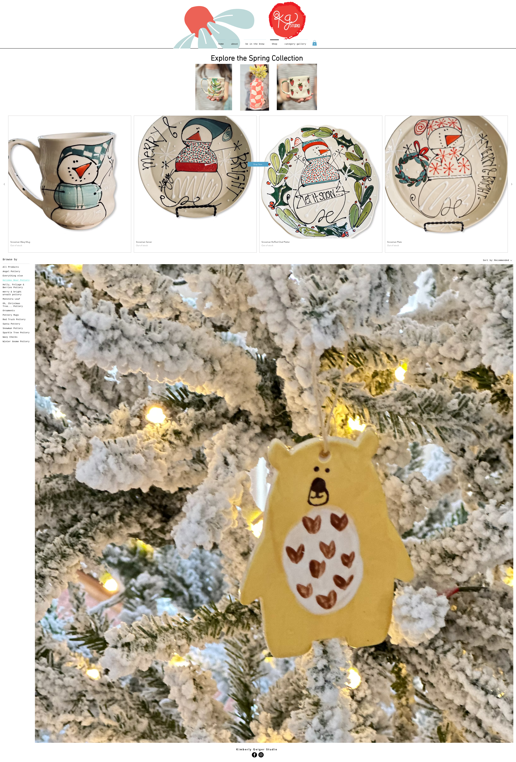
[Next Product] (511, 184)
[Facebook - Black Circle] (254, 754)
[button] (314, 43)
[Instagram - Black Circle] (261, 754)
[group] (258, 184)
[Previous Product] (4, 184)
